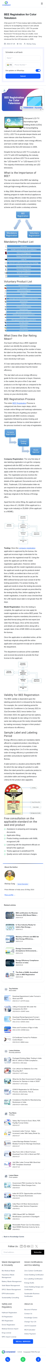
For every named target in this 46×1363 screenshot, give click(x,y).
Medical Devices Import (10, 1329)
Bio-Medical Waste (8, 1271)
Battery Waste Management (11, 1281)
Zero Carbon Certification (33, 1271)
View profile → (9, 895)
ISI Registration (7, 1317)
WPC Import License (9, 1337)
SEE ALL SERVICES (23, 1341)
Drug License (6, 1333)
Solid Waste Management (11, 1285)
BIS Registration (7, 1321)
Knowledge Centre (30, 1318)
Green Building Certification (34, 1275)
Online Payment (30, 1334)
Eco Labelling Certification (33, 1279)
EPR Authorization (8, 1293)
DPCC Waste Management (11, 1289)
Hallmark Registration (9, 1312)
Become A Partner (30, 1309)
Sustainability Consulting (10, 1297)
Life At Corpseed (30, 1326)
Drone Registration (8, 1325)
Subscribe (38, 1252)
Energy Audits (29, 1283)
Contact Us (28, 1313)
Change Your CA (30, 1322)
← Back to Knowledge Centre (13, 1237)
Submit (23, 76)
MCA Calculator (29, 1330)
